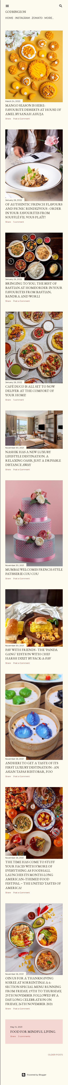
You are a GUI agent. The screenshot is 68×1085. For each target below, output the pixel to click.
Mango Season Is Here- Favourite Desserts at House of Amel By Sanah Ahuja (33, 109)
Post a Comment (21, 118)
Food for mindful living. (33, 1031)
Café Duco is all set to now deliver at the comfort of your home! (30, 390)
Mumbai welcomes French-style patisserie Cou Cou (34, 571)
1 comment (18, 222)
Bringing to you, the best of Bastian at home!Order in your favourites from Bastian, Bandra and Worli (33, 289)
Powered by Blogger (36, 1074)
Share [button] (8, 118)
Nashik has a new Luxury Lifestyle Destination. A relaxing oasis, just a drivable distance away (33, 458)
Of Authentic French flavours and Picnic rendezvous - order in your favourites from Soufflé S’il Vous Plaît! (33, 210)
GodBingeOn (15, 12)
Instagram (22, 17)
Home (9, 17)
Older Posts (55, 1054)
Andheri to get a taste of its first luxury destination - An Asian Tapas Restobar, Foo (32, 767)
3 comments (24, 1036)
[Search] (61, 5)
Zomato (37, 17)
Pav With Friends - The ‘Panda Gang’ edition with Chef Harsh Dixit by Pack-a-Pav (31, 654)
